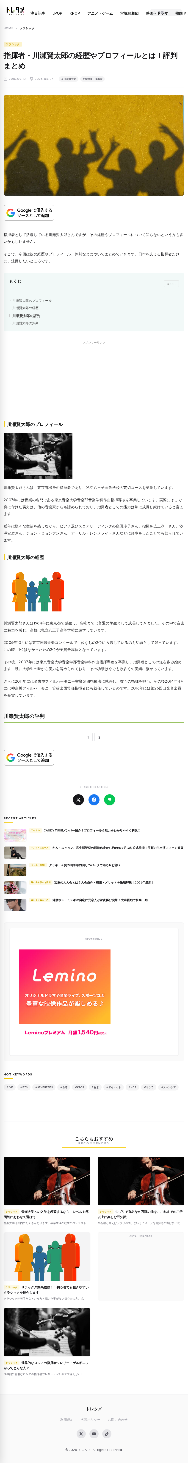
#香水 (95, 1087)
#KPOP (79, 1087)
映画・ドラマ (157, 13)
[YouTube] (94, 1433)
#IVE (9, 1087)
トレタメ (94, 1408)
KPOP (75, 13)
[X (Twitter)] (81, 1433)
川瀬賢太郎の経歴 (25, 308)
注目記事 (37, 13)
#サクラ (149, 1087)
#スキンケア (168, 1087)
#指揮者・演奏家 (92, 78)
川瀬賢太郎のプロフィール (32, 300)
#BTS (24, 1087)
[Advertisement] (94, 386)
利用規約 (66, 1419)
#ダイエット (113, 1087)
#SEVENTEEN (44, 1087)
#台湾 (63, 1087)
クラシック (13, 44)
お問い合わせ (118, 1419)
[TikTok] (106, 1433)
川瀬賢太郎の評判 (26, 315)
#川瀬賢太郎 (68, 78)
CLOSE (172, 283)
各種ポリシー (91, 1419)
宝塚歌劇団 (129, 13)
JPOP (57, 13)
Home (8, 28)
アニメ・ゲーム (100, 13)
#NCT (132, 1087)
